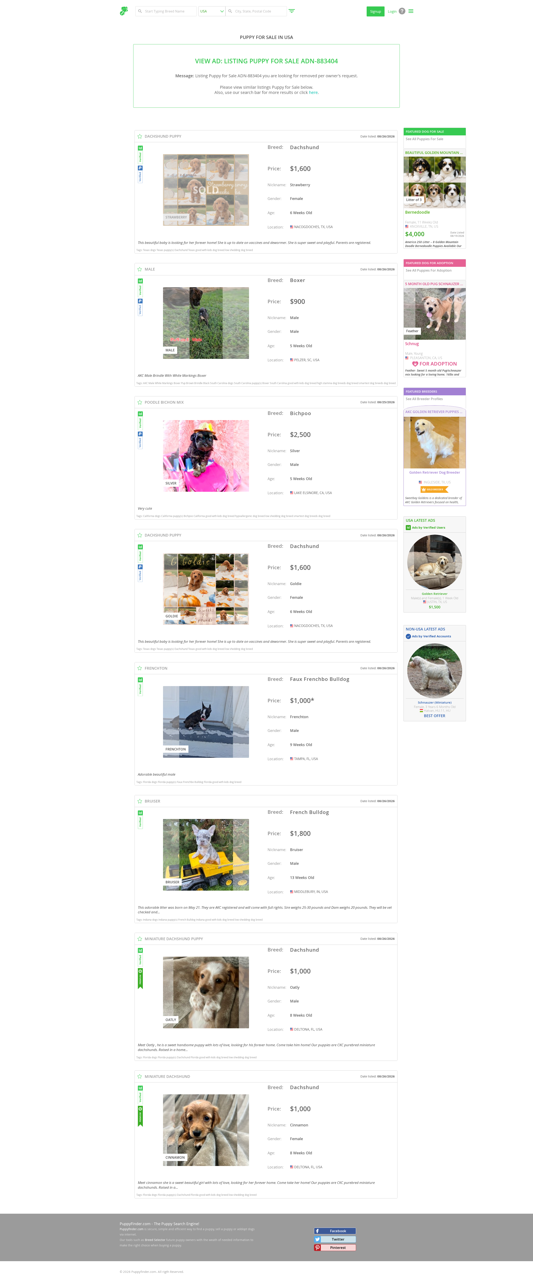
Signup (375, 11)
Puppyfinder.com (131, 1229)
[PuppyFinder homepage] (124, 11)
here (313, 92)
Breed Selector (155, 1240)
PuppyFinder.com (135, 1223)
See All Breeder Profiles (424, 399)
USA (292, 227)
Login (392, 11)
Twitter (338, 1239)
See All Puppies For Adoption (429, 270)
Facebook (338, 1230)
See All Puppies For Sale (424, 139)
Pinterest (338, 1247)
